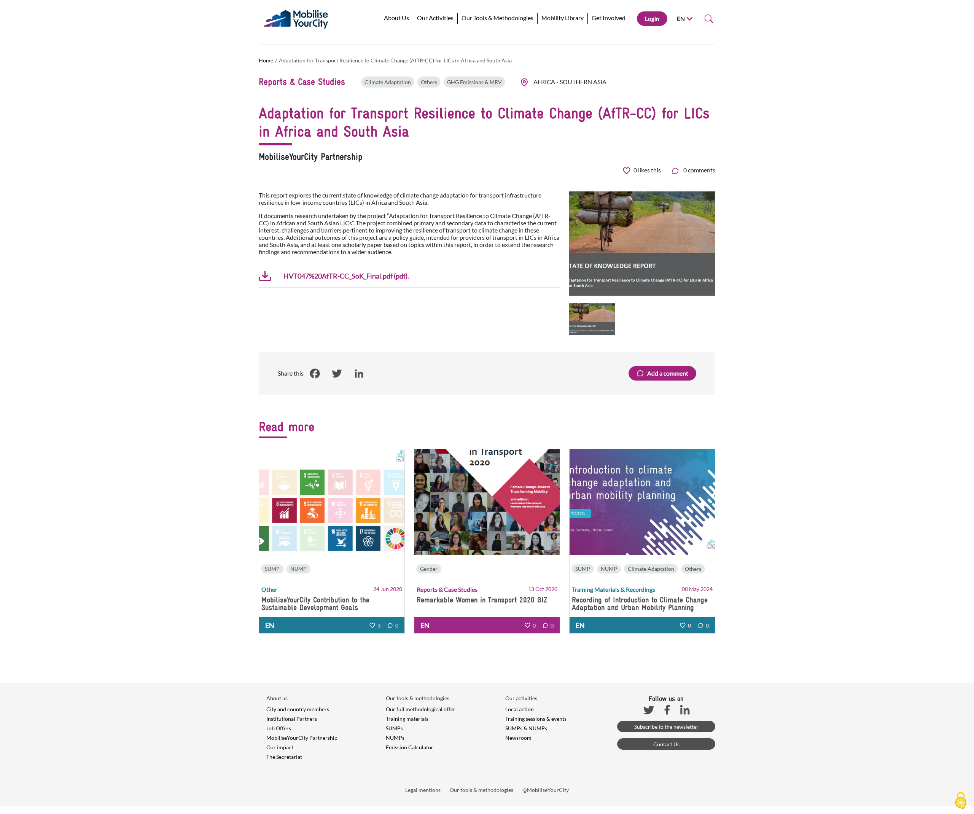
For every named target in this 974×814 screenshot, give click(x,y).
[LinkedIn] (359, 373)
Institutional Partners (291, 718)
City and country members (297, 709)
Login (652, 18)
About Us (396, 17)
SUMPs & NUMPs (526, 728)
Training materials (407, 718)
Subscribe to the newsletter (666, 726)
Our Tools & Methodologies (497, 17)
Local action (519, 709)
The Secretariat (284, 756)
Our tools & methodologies (481, 790)
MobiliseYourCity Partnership (301, 737)
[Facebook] (315, 373)
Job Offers (278, 728)
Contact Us (666, 744)
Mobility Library (562, 17)
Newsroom (518, 737)
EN (681, 18)
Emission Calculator (409, 747)
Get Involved (608, 17)
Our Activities (435, 17)
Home (266, 60)
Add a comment (667, 373)
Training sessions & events (536, 718)
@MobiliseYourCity (545, 790)
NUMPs (395, 737)
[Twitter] (337, 373)
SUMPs (394, 728)
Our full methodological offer (420, 709)
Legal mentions (423, 790)
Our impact (279, 747)
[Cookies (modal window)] (960, 801)
